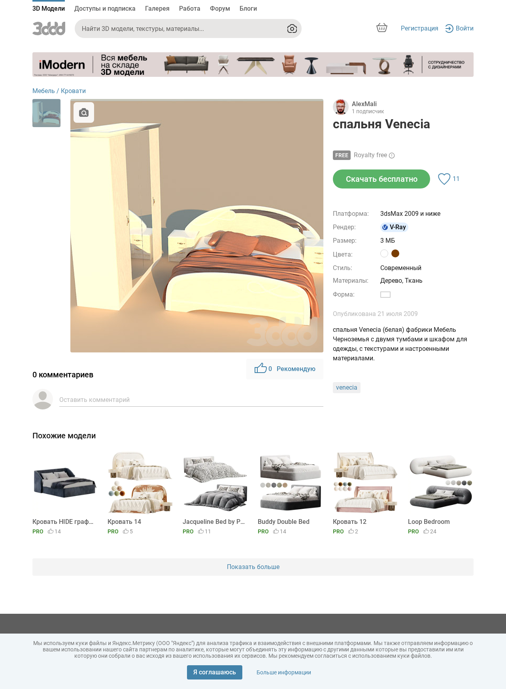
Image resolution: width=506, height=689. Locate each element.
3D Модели (48, 8)
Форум (220, 8)
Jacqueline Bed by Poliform (214, 521)
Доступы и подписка (105, 8)
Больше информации (284, 672)
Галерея (157, 8)
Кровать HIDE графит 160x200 (63, 521)
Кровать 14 (124, 521)
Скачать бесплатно (381, 179)
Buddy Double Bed (284, 521)
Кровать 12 (349, 521)
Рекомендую (291, 369)
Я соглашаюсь (214, 672)
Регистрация (419, 28)
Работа (189, 8)
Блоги (248, 8)
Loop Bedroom (429, 521)
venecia (346, 387)
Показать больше (253, 567)
